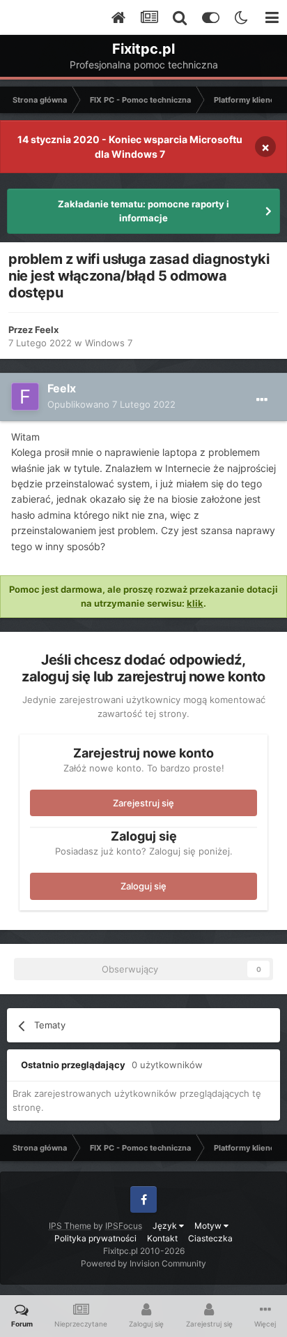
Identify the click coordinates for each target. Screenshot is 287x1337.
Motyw (209, 1225)
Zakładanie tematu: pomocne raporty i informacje (143, 210)
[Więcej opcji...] (262, 400)
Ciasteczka (210, 1238)
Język (166, 1225)
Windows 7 (108, 342)
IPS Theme (70, 1225)
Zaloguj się (143, 886)
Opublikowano (111, 404)
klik (195, 603)
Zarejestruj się (143, 802)
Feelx (47, 329)
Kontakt (162, 1238)
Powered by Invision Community (143, 1263)
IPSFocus (123, 1225)
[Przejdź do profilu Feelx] (25, 397)
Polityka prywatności (95, 1238)
